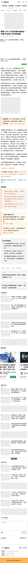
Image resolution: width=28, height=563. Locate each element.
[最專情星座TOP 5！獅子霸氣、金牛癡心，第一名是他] (5, 333)
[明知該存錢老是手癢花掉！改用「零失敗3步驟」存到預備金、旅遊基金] (5, 452)
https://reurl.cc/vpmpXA (17, 123)
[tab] (11, 381)
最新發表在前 (23, 538)
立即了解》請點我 (8, 224)
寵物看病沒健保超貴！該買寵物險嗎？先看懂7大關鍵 (18, 442)
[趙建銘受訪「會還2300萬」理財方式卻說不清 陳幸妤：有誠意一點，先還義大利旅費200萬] (5, 417)
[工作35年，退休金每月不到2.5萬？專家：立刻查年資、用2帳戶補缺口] (5, 494)
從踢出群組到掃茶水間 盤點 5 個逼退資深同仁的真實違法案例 (18, 425)
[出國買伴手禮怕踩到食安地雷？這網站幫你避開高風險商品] (5, 325)
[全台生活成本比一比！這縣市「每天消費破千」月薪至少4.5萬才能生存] (5, 400)
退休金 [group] (8, 10)
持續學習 (11, 6)
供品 (8, 268)
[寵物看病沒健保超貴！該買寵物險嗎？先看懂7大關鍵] (5, 443)
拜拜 (13, 268)
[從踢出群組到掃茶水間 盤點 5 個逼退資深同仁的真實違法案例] (5, 426)
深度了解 (19, 377)
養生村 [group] (3, 10)
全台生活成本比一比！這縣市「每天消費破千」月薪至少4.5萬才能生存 (18, 399)
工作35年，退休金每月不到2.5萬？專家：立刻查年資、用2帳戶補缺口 (19, 493)
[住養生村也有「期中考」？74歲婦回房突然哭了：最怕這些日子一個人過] (5, 503)
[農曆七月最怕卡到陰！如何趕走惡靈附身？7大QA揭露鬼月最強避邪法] (5, 391)
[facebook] (20, 547)
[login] (23, 2)
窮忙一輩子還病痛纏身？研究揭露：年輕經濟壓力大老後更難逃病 (18, 306)
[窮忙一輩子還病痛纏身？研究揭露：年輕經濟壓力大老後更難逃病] (5, 307)
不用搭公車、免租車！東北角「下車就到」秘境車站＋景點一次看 (18, 476)
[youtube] (25, 547)
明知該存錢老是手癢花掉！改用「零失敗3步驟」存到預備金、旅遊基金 (19, 451)
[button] (26, 2)
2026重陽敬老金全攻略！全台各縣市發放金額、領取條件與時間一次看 (19, 467)
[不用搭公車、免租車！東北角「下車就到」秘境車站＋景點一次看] (5, 477)
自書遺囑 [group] (15, 10)
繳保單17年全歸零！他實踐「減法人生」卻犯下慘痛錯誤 (18, 298)
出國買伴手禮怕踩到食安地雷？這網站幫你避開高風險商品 (18, 324)
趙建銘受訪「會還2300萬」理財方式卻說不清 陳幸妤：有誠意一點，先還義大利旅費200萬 (19, 416)
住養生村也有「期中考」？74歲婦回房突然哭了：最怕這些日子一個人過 (18, 502)
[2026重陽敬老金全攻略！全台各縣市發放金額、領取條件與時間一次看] (5, 468)
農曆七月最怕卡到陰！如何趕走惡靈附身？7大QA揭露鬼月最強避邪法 (18, 390)
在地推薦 (17, 6)
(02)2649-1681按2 (10, 553)
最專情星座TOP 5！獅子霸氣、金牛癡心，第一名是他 (18, 332)
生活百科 (24, 6)
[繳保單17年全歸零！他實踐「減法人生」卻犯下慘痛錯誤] (5, 299)
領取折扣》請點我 (8, 233)
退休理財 (4, 6)
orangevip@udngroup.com (13, 551)
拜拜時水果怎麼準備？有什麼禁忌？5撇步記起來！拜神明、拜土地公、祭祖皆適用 (14, 199)
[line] (22, 547)
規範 (2, 532)
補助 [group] (20, 10)
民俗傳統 (19, 268)
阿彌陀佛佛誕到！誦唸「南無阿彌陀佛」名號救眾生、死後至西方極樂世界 (14, 174)
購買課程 (19, 1)
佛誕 (3, 268)
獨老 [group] (25, 10)
